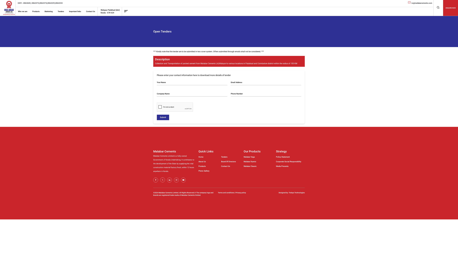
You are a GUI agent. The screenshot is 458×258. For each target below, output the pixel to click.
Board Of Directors (228, 162)
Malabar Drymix (250, 162)
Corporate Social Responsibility (288, 162)
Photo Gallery (203, 171)
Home (200, 157)
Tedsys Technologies (297, 193)
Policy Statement (283, 157)
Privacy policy (240, 193)
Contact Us (90, 11)
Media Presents (282, 166)
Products (36, 11)
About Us (202, 162)
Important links (75, 11)
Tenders (61, 11)
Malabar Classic (250, 166)
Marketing (49, 11)
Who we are (22, 11)
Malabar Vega (249, 157)
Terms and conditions (226, 193)
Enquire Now (451, 8)
